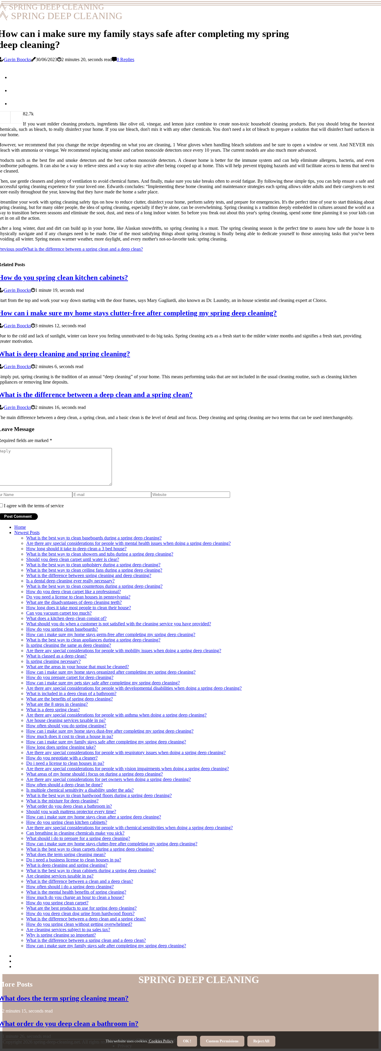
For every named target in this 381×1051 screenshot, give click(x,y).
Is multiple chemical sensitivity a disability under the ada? (80, 790)
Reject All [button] (261, 1041)
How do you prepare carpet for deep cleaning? (69, 677)
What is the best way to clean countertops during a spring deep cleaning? (94, 586)
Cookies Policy (160, 1041)
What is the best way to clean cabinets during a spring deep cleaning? (91, 870)
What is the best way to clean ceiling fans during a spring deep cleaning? (94, 570)
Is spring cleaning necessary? (53, 661)
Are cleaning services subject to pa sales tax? (68, 929)
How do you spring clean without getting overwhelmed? (79, 924)
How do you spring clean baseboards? (62, 629)
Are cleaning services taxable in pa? (59, 875)
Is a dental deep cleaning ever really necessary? (70, 580)
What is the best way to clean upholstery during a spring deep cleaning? (93, 564)
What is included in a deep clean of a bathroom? (71, 693)
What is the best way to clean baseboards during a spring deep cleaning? (94, 537)
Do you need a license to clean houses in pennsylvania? (78, 596)
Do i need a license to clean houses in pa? (65, 763)
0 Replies (125, 59)
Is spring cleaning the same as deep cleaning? (68, 645)
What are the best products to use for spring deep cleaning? (81, 908)
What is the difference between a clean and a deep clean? (79, 881)
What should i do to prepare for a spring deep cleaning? (78, 838)
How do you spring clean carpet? (57, 902)
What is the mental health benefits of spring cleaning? (76, 892)
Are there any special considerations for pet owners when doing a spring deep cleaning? (108, 779)
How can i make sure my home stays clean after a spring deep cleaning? (93, 816)
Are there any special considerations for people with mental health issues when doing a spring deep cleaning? (128, 543)
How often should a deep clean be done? (64, 784)
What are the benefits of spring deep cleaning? (69, 698)
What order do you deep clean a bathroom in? (69, 806)
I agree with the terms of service (34, 505)
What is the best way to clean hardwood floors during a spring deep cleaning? (99, 795)
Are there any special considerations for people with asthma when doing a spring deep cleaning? (116, 714)
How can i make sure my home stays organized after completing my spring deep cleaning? (111, 672)
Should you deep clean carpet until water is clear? (72, 559)
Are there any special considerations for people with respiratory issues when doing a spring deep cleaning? (126, 752)
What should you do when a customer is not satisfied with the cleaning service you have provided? (118, 623)
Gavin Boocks (17, 59)
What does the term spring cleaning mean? (66, 854)
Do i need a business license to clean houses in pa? (73, 859)
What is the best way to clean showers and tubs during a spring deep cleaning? (99, 553)
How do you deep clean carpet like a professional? (73, 591)
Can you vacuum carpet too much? (59, 613)
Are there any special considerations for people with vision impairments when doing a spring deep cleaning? (127, 768)
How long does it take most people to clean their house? (78, 607)
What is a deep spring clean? (53, 709)
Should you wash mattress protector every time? (71, 811)
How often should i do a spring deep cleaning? (70, 886)
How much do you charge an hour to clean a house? (75, 897)
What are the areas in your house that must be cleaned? (77, 666)
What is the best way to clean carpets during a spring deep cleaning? (90, 849)
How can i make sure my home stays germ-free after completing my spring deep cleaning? (110, 634)
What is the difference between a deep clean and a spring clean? (86, 918)
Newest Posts (27, 532)
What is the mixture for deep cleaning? (62, 800)
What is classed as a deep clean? (56, 655)
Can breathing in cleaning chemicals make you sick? (75, 832)
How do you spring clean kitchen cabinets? (66, 822)
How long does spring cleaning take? (61, 747)
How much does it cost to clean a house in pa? (69, 736)
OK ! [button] (187, 1041)
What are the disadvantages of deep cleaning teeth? (74, 602)
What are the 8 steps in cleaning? (57, 704)
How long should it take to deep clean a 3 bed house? (76, 548)
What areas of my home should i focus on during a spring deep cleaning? (94, 773)
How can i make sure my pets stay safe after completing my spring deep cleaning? (103, 682)
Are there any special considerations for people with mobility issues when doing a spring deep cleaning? (123, 650)
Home (20, 527)
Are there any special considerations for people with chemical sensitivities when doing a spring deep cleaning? (129, 827)
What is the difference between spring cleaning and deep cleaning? (88, 575)
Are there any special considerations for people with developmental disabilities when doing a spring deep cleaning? (134, 688)
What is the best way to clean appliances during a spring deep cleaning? (93, 639)
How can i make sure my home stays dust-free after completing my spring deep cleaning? (109, 731)
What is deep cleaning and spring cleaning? (66, 865)
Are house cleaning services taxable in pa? (66, 720)
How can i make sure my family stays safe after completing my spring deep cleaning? (106, 741)
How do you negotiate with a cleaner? (62, 757)
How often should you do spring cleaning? (66, 725)
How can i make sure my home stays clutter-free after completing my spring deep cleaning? (111, 843)
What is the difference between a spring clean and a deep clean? (86, 940)
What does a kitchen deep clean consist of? (66, 618)
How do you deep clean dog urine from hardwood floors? (80, 913)
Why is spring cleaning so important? (61, 934)
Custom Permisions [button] (222, 1041)
